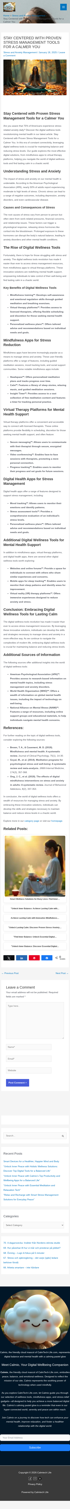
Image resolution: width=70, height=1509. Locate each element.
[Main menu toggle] (63, 7)
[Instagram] (35, 1478)
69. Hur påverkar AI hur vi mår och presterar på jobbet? (32, 1248)
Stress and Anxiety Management (20, 52)
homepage (56, 821)
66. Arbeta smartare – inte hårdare (21, 1267)
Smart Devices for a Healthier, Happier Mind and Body (31, 1161)
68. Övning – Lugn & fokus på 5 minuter (23, 1253)
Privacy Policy (35, 1484)
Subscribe (35, 1447)
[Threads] (39, 1478)
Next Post (62, 973)
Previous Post (10, 973)
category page (31, 821)
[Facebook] (30, 1478)
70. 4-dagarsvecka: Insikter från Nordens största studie (31, 1243)
